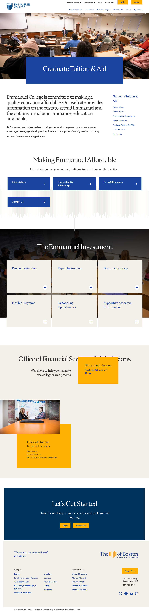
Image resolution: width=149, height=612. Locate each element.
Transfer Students (79, 590)
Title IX (78, 609)
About (128, 10)
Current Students (79, 574)
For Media (48, 590)
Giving (46, 586)
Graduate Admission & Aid (96, 372)
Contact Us (117, 134)
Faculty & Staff (78, 582)
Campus (47, 578)
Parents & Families (79, 586)
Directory (48, 574)
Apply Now (130, 571)
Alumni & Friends (79, 578)
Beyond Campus (103, 10)
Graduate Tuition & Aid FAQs (124, 125)
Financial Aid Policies (121, 121)
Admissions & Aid (75, 10)
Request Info (81, 525)
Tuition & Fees (118, 107)
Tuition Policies (118, 112)
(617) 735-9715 (128, 585)
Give (100, 3)
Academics (89, 10)
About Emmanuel (21, 582)
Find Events (109, 3)
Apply (136, 2)
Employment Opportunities (26, 578)
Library (17, 574)
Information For (73, 3)
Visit (122, 2)
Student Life (118, 10)
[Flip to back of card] (45, 287)
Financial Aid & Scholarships (124, 116)
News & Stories (50, 582)
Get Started (89, 3)
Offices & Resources (23, 593)
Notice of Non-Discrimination (64, 609)
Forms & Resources (120, 130)
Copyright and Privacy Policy (43, 609)
